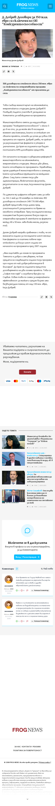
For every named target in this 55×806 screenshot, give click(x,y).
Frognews (12, 297)
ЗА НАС (17, 746)
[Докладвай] (27, 590)
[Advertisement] (27, 676)
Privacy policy (44, 762)
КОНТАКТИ (27, 746)
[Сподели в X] (13, 71)
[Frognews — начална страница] (27, 730)
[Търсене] (4, 6)
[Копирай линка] (4, 71)
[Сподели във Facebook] (8, 71)
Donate (27, 372)
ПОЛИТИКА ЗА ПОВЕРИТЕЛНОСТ (27, 750)
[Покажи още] (27, 799)
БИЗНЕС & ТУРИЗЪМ (10, 66)
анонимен (8, 586)
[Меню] (50, 6)
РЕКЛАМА (37, 746)
